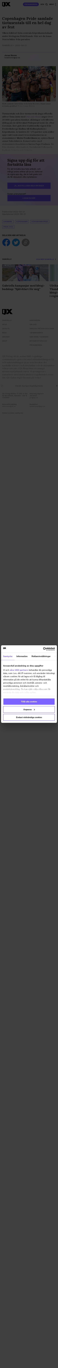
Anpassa (27, 709)
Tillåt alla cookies (29, 701)
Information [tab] (22, 656)
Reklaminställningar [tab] (41, 656)
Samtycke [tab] (7, 656)
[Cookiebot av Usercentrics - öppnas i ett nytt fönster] (43, 649)
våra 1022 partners (19, 670)
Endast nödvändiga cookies (29, 717)
